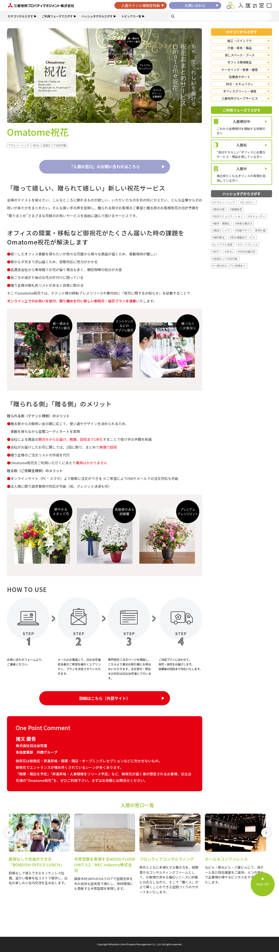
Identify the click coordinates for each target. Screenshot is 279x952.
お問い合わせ (195, 5)
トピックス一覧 (131, 16)
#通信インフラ (221, 230)
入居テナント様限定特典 (140, 5)
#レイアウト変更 (222, 244)
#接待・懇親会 (221, 223)
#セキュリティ (256, 216)
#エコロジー (247, 202)
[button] (9, 858)
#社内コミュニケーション (228, 216)
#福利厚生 (219, 237)
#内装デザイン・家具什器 (250, 230)
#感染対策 (219, 209)
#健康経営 (236, 209)
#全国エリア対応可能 (225, 258)
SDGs (36, 145)
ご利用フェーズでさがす (57, 16)
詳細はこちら (104, 698)
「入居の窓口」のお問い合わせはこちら (104, 166)
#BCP (216, 251)
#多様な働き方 (243, 223)
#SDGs (229, 251)
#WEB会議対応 (246, 251)
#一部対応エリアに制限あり (229, 265)
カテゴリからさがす (20, 16)
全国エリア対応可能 (54, 145)
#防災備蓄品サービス (242, 237)
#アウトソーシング (224, 202)
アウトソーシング (18, 145)
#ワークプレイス (248, 244)
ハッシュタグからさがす (97, 16)
